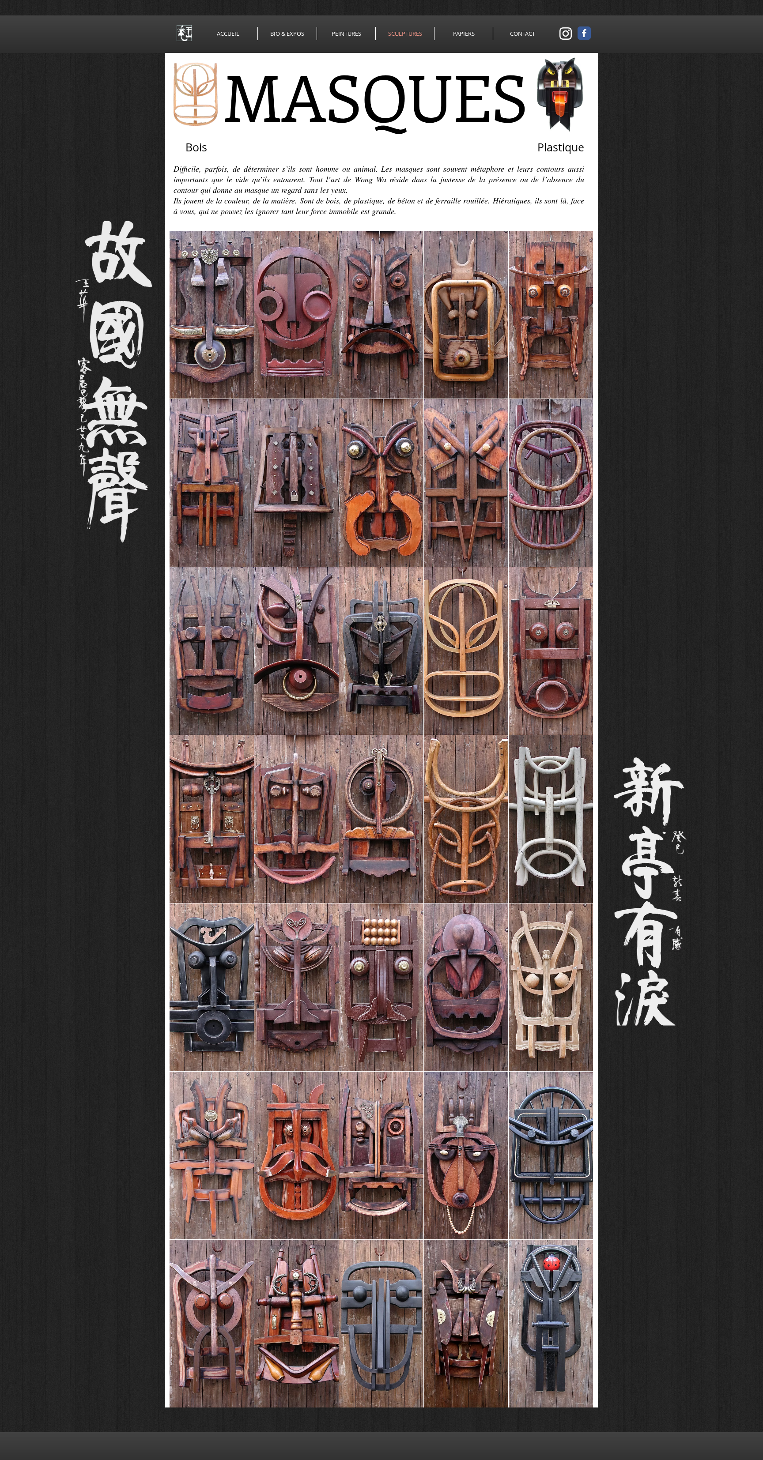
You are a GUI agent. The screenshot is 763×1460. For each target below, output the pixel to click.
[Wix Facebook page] (584, 33)
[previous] (185, 823)
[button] (212, 315)
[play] (574, 1399)
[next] (577, 823)
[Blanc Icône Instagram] (565, 33)
